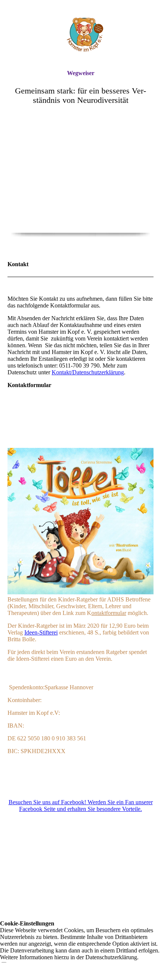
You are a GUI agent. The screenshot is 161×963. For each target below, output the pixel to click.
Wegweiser (80, 73)
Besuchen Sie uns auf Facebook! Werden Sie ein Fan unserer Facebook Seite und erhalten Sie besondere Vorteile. (81, 805)
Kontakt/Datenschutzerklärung (88, 372)
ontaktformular (108, 613)
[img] (80, 35)
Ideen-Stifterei (41, 632)
